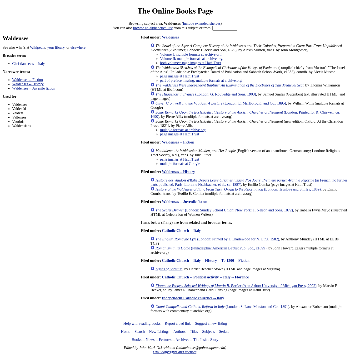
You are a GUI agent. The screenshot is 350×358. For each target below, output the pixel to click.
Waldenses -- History (28, 84)
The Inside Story (205, 340)
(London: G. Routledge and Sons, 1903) (205, 94)
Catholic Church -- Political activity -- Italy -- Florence (205, 277)
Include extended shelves (201, 23)
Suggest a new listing (211, 323)
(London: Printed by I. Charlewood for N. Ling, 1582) (217, 239)
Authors (179, 331)
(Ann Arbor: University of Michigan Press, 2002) (235, 286)
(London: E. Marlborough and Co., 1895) (220, 103)
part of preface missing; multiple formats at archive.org (201, 80)
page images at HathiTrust (179, 76)
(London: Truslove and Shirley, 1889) (238, 189)
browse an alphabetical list (153, 28)
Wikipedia (37, 47)
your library (56, 47)
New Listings (159, 331)
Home (125, 331)
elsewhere (77, 47)
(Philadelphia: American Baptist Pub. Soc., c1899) (210, 248)
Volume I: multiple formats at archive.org (190, 54)
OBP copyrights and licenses (174, 352)
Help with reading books (141, 323)
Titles (194, 331)
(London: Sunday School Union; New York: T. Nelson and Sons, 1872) (224, 210)
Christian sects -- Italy (28, 64)
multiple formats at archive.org (183, 130)
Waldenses (170, 37)
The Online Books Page (175, 10)
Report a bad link (178, 323)
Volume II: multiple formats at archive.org (191, 59)
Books (136, 340)
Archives (182, 340)
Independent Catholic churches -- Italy (193, 298)
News (150, 340)
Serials (224, 331)
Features (165, 340)
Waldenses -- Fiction (27, 80)
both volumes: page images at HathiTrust (190, 63)
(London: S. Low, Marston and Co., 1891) (222, 307)
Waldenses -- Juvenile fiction (33, 88)
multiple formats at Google (180, 164)
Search (140, 331)
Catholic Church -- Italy (181, 231)
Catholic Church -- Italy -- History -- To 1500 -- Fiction (206, 260)
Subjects (208, 331)
